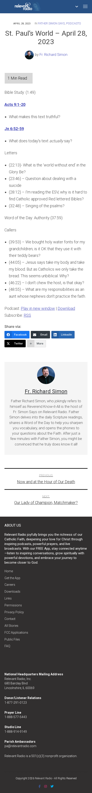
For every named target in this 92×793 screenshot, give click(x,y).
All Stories (11, 625)
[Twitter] (52, 786)
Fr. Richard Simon (53, 55)
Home (8, 571)
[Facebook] (39, 786)
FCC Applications (16, 632)
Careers (9, 584)
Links (8, 598)
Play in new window (38, 308)
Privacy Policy (14, 612)
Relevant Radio (43, 778)
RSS (27, 315)
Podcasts (73, 23)
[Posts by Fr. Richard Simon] (30, 55)
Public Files (12, 639)
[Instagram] (45, 786)
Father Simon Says (51, 23)
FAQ (7, 646)
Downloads (12, 591)
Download (66, 308)
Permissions (13, 605)
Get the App (12, 578)
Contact (9, 619)
